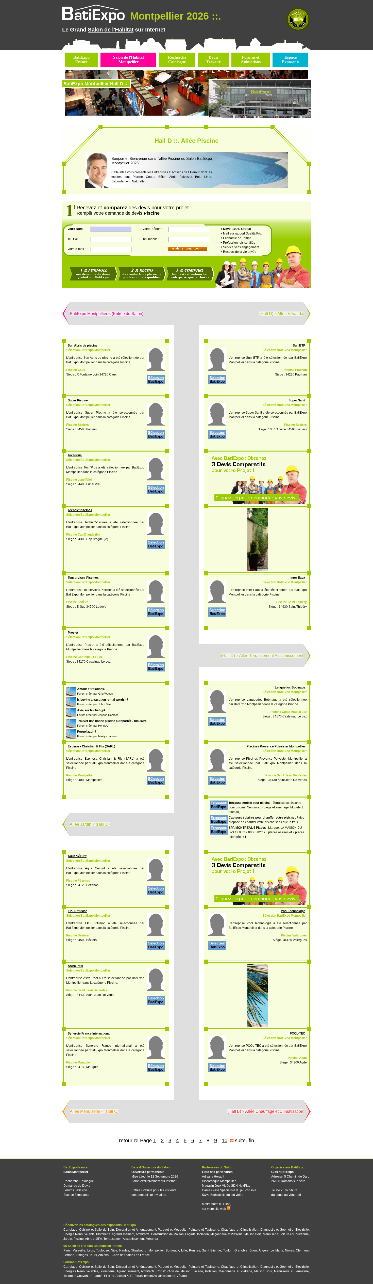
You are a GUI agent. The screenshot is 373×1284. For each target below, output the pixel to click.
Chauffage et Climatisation (239, 1229)
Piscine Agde (297, 1058)
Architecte (142, 1234)
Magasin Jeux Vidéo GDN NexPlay (226, 1185)
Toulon (227, 1250)
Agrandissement (123, 1234)
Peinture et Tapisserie (204, 1229)
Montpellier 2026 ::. (174, 16)
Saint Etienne (211, 1250)
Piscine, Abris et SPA (88, 1239)
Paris (67, 1250)
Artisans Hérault (213, 1176)
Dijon (253, 1250)
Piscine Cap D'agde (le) (83, 534)
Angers (263, 1250)
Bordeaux (172, 1250)
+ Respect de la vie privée (238, 252)
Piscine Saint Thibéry (291, 602)
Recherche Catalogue (78, 1181)
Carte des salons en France (131, 1255)
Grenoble (240, 1250)
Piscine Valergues (294, 935)
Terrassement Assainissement (124, 1239)
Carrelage (70, 1229)
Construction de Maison (167, 1234)
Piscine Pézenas (78, 880)
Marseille (79, 1250)
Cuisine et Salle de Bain (96, 1229)
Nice (114, 1250)
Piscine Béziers (77, 425)
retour (125, 1140)
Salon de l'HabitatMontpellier (128, 59)
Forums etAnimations (251, 59)
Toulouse (102, 1250)
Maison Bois (252, 1234)
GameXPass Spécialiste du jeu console (229, 1190)
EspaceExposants (290, 59)
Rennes (194, 1250)
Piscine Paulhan (295, 370)
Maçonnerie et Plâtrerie (226, 1234)
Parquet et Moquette (172, 1229)
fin (251, 1140)
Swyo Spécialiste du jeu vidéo (222, 1195)
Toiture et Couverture (294, 1234)
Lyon (90, 1250)
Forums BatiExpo (75, 1190)
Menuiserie (270, 1234)
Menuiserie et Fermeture (291, 1271)
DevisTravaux (213, 59)
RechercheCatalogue (177, 59)
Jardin (67, 1239)
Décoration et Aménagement (136, 1229)
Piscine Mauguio (78, 1062)
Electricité (302, 1229)
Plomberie (103, 1234)
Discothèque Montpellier (219, 1181)
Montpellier (156, 1250)
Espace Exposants (76, 1195)
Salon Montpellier (75, 1172)
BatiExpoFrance (81, 59)
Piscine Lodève (77, 602)
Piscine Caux (75, 370)
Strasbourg (138, 1250)
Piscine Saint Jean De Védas (286, 775)
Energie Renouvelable (79, 1234)
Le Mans (276, 1250)
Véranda (152, 1239)
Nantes (124, 1250)
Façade (190, 1234)
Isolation (203, 1234)
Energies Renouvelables (80, 1271)
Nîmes (289, 1250)
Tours (93, 1255)
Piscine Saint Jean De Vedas (86, 990)
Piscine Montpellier (80, 775)
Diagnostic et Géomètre (277, 1229)
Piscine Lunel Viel (79, 479)
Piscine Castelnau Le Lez (84, 657)
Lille (184, 1250)
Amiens (103, 1255)
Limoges (82, 1255)
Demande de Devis (76, 1185)
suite (240, 1140)
